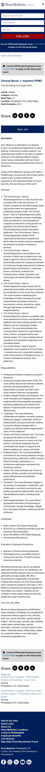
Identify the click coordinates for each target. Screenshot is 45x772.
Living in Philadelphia (12, 732)
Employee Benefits (11, 735)
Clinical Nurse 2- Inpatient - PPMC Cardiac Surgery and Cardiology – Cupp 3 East (20, 678)
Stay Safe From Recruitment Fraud (19, 741)
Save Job (22, 129)
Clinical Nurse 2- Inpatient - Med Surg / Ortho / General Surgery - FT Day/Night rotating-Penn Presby (21, 693)
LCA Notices (7, 738)
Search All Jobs (9, 720)
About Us (6, 726)
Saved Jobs (7, 723)
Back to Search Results (11, 55)
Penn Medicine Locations (14, 729)
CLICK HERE (38, 44)
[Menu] (43, 4)
